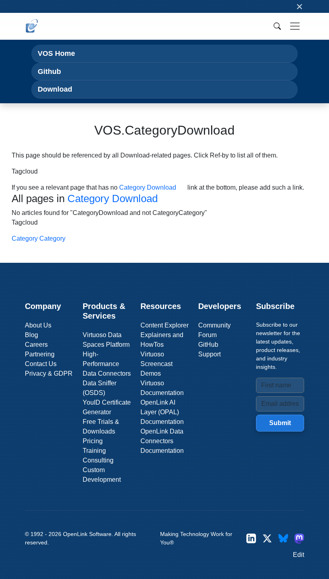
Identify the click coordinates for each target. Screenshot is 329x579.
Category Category (38, 238)
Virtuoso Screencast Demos (156, 364)
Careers (36, 344)
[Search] (277, 26)
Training (94, 450)
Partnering (40, 354)
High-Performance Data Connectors (107, 364)
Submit (280, 422)
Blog (31, 334)
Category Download (147, 187)
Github (49, 71)
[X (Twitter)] (267, 538)
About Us (38, 325)
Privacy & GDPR (49, 373)
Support (209, 354)
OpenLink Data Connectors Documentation (162, 441)
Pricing (93, 441)
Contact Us (41, 363)
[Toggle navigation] (295, 26)
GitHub (208, 344)
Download (55, 89)
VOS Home (56, 53)
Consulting (98, 460)
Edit (298, 554)
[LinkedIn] (251, 538)
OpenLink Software (87, 534)
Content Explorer (164, 325)
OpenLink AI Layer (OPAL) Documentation (162, 412)
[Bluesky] (283, 538)
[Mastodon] (299, 538)
